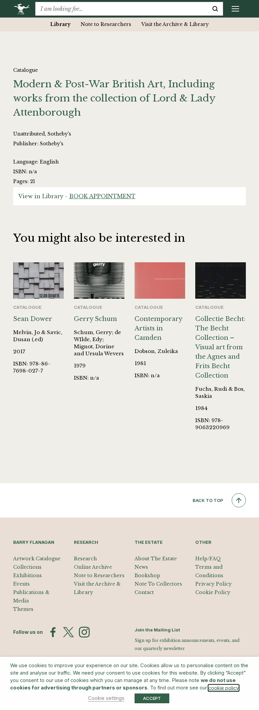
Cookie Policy (212, 592)
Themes (23, 609)
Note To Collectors (158, 584)
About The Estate (156, 559)
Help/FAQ (208, 559)
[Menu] (235, 8)
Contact (144, 592)
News (141, 567)
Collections (27, 567)
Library (60, 24)
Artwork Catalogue (36, 559)
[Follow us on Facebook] (53, 632)
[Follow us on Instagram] (84, 632)
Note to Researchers (106, 24)
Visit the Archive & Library (175, 24)
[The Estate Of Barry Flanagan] (24, 9)
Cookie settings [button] (106, 698)
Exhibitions (27, 575)
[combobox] (121, 9)
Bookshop (147, 575)
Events (21, 584)
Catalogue (25, 70)
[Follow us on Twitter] (68, 632)
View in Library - (77, 196)
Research (85, 559)
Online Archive (93, 567)
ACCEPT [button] (152, 698)
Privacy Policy (213, 584)
